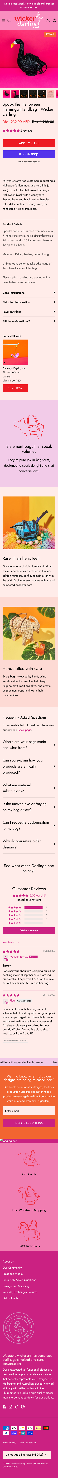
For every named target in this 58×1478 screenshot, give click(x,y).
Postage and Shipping (16, 1286)
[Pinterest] (23, 1406)
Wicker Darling (18, 1463)
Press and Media (13, 1274)
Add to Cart (29, 143)
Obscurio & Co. (10, 1466)
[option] (29, 59)
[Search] (10, 20)
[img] (11, 951)
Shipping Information (16, 302)
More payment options (29, 161)
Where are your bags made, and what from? (25, 744)
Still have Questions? (16, 321)
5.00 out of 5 (37, 895)
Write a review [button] (29, 930)
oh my (33, 7)
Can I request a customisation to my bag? (26, 825)
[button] (11, 131)
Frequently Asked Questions (19, 1280)
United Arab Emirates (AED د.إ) (24, 1455)
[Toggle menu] (3, 20)
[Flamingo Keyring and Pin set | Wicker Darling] (15, 352)
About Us (8, 1261)
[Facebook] (4, 1406)
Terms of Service (28, 1442)
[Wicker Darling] (29, 20)
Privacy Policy (9, 1442)
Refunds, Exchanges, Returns (20, 1292)
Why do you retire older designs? (22, 844)
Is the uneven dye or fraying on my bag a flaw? (25, 806)
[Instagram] (10, 1406)
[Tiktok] (17, 1406)
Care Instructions (13, 293)
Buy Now (15, 388)
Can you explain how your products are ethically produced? (23, 766)
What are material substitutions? (17, 788)
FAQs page (24, 730)
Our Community (12, 1268)
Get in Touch (10, 1298)
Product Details (12, 224)
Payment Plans (12, 312)
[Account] (47, 20)
